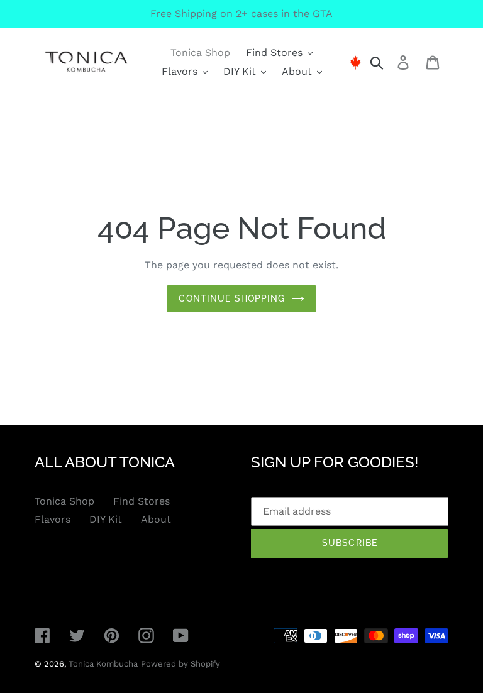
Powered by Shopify (180, 663)
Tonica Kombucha (103, 663)
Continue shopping (232, 298)
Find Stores (141, 501)
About (156, 519)
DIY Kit (105, 519)
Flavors (52, 519)
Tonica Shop (64, 501)
